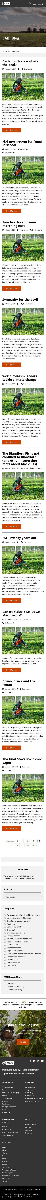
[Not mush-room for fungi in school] (23, 170)
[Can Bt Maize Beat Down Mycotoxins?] (23, 640)
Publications (6, 1104)
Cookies (6, 1197)
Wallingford (6, 1178)
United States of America (10, 1176)
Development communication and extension (24, 954)
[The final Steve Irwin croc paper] (23, 788)
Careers (28, 1127)
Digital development (14, 951)
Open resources (7, 1130)
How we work (6, 1090)
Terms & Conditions (32, 1195)
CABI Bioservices (13, 963)
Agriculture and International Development (23, 915)
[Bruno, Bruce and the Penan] (23, 710)
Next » (34, 845)
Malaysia (5, 1161)
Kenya (4, 1159)
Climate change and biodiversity (19, 921)
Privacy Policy (18, 1195)
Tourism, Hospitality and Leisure (19, 939)
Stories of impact (8, 1098)
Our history (29, 1093)
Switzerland (6, 1167)
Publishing (11, 924)
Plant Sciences (12, 945)
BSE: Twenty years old (19, 538)
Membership (29, 1096)
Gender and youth (14, 948)
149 (11, 845)
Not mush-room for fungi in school (22, 143)
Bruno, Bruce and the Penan (18, 683)
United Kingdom (7, 1173)
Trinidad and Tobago (9, 1170)
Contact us (28, 1130)
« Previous (10, 841)
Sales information (8, 1135)
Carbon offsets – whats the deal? (20, 63)
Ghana (4, 1153)
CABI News (11, 983)
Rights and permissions (10, 1132)
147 (32, 841)
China (4, 1150)
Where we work (7, 1087)
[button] (30, 1061)
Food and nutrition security (17, 942)
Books (4, 1127)
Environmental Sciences (16, 933)
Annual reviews (30, 1087)
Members (28, 1133)
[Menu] (24, 55)
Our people (6, 1112)
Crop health (11, 930)
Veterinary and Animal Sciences (19, 918)
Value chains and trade (15, 927)
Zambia (5, 1181)
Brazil (4, 1147)
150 (16, 845)
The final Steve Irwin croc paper (22, 761)
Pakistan (5, 1164)
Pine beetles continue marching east (19, 224)
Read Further (11, 130)
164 (27, 845)
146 (26, 841)
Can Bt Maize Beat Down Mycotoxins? (21, 613)
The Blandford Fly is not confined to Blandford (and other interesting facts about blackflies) (20, 458)
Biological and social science (9, 1108)
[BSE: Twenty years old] (23, 559)
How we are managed (32, 1101)
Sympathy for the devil (20, 299)
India (4, 1156)
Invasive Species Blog (15, 986)
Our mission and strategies (34, 1098)
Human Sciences (13, 936)
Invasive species (13, 960)
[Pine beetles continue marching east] (23, 247)
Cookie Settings (17, 1197)
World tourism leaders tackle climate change (19, 378)
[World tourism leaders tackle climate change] (23, 401)
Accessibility (8, 1195)
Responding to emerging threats (10, 1094)
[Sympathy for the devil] (23, 321)
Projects (5, 1101)
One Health (11, 966)
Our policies (29, 1090)
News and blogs (30, 1124)
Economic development (16, 957)
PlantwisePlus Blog (14, 989)
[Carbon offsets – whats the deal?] (23, 86)
